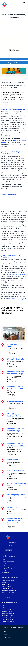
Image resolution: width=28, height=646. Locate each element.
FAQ (5, 640)
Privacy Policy (7, 637)
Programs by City (13, 63)
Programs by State (13, 59)
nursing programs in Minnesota (16, 274)
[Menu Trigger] (24, 3)
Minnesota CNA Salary (15, 299)
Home (5, 631)
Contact (5, 634)
